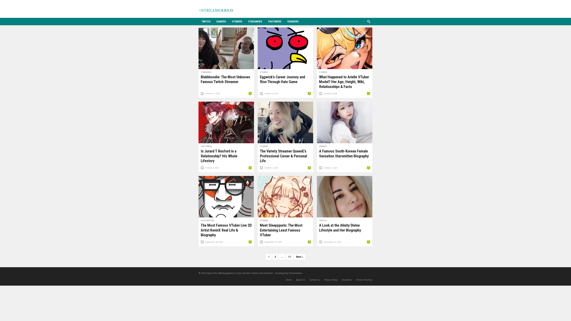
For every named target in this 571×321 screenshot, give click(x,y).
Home (289, 279)
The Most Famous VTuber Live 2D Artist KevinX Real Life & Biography (226, 230)
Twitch (205, 21)
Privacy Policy (330, 279)
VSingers (293, 21)
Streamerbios (295, 273)
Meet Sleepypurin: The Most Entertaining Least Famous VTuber (281, 230)
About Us (300, 279)
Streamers (255, 21)
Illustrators (207, 220)
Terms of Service (364, 279)
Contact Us (314, 279)
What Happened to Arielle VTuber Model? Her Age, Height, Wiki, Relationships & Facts (344, 82)
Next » (299, 256)
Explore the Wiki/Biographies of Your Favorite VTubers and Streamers (239, 273)
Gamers (221, 21)
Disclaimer (347, 279)
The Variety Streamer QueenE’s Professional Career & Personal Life (283, 156)
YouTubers (274, 21)
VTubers (237, 21)
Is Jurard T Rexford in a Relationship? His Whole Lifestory (219, 156)
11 (289, 256)
